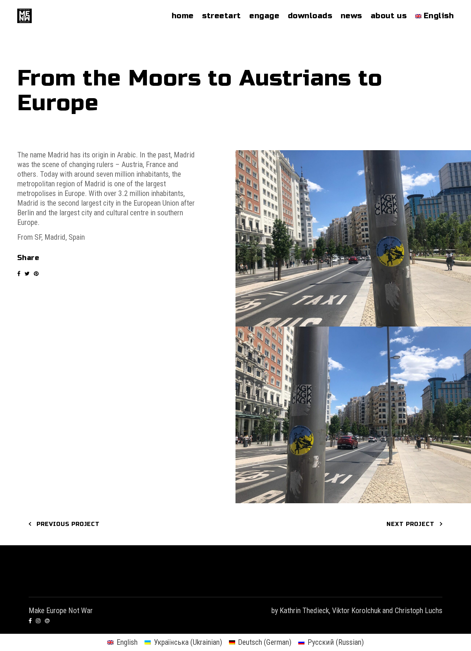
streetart (221, 15)
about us (389, 15)
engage (264, 15)
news (351, 15)
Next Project (410, 524)
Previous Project (68, 524)
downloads (310, 15)
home (183, 15)
